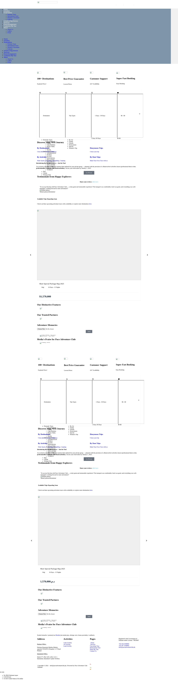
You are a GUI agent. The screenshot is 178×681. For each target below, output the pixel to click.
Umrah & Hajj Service (11, 21)
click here (95, 182)
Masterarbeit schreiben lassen (112, 166)
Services (6, 23)
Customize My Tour (10, 26)
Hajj (43, 287)
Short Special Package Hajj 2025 (51, 284)
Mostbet (58, 635)
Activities (7, 11)
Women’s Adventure (13, 18)
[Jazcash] (115, 669)
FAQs (9, 33)
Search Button (149, 113)
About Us (10, 29)
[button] (85, 36)
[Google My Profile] (128, 657)
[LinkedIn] (128, 654)
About (6, 28)
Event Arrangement (10, 24)
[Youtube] (128, 656)
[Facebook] (128, 651)
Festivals (10, 19)
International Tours (12, 16)
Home (6, 9)
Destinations (8, 13)
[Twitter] (128, 652)
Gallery (9, 31)
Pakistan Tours (11, 14)
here (90, 204)
